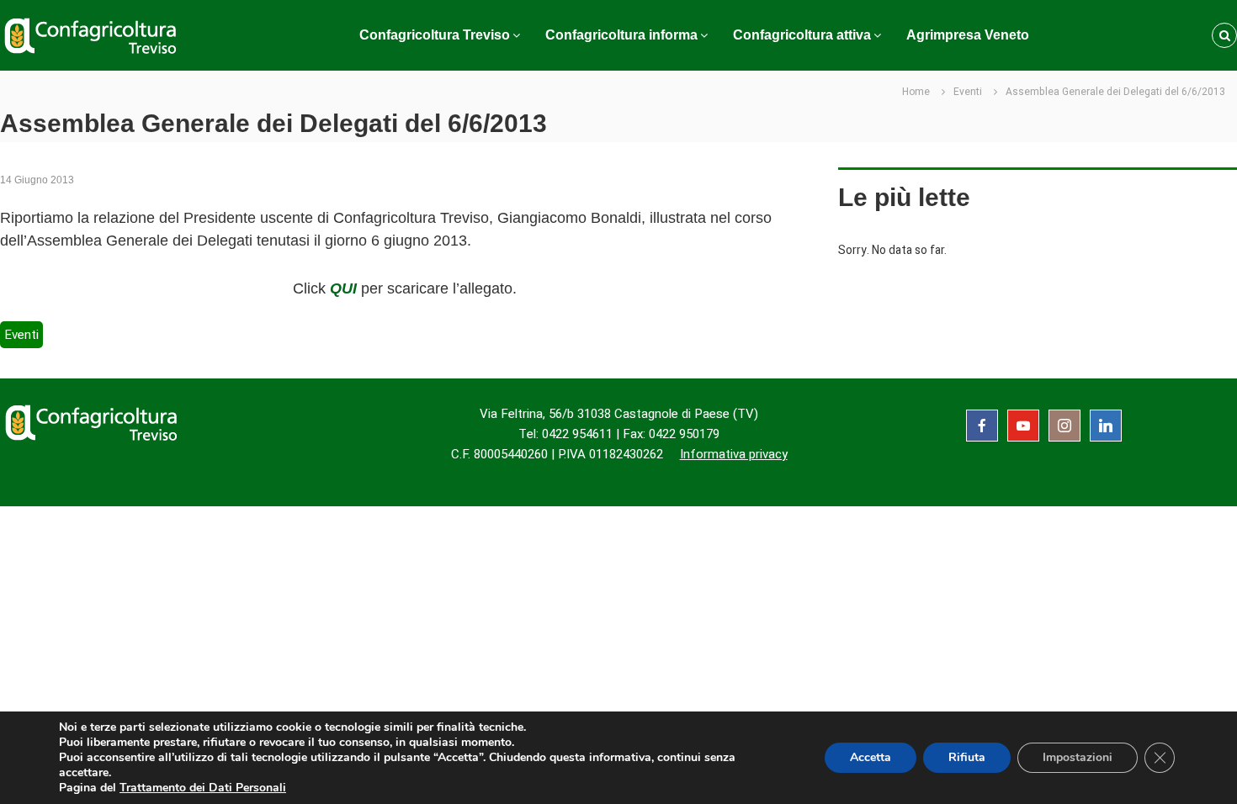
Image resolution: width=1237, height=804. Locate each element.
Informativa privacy (734, 454)
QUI (343, 288)
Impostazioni (1077, 757)
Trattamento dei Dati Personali (202, 788)
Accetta (870, 757)
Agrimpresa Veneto (967, 35)
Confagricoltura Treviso (434, 35)
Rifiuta (966, 757)
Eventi (967, 91)
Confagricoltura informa (621, 35)
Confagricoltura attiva (802, 35)
